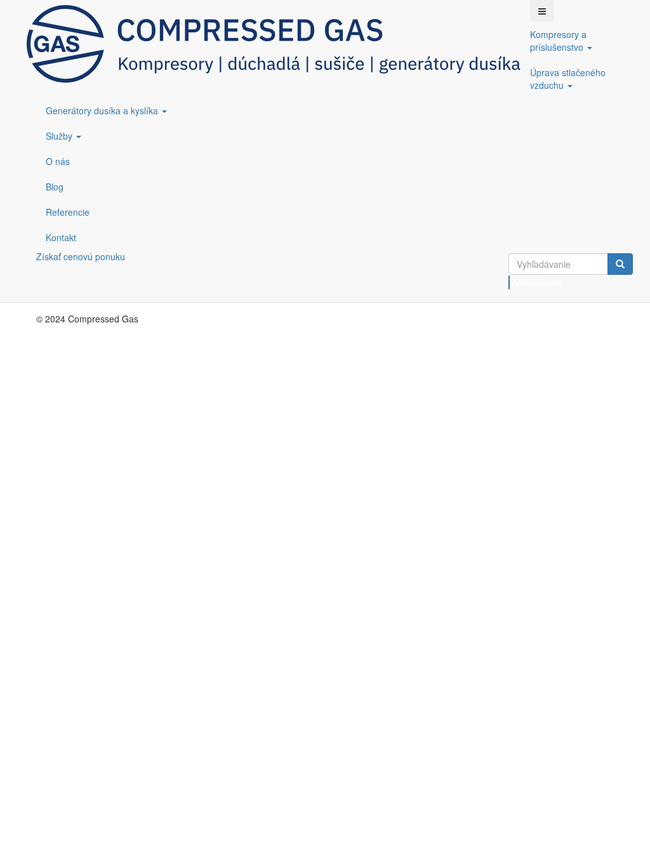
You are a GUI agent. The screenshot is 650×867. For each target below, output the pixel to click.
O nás (58, 161)
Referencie (68, 212)
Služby (60, 135)
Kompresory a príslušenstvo (558, 40)
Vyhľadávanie (509, 282)
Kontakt (61, 237)
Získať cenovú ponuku (80, 256)
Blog (54, 186)
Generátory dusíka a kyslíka (103, 110)
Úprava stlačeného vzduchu (568, 78)
